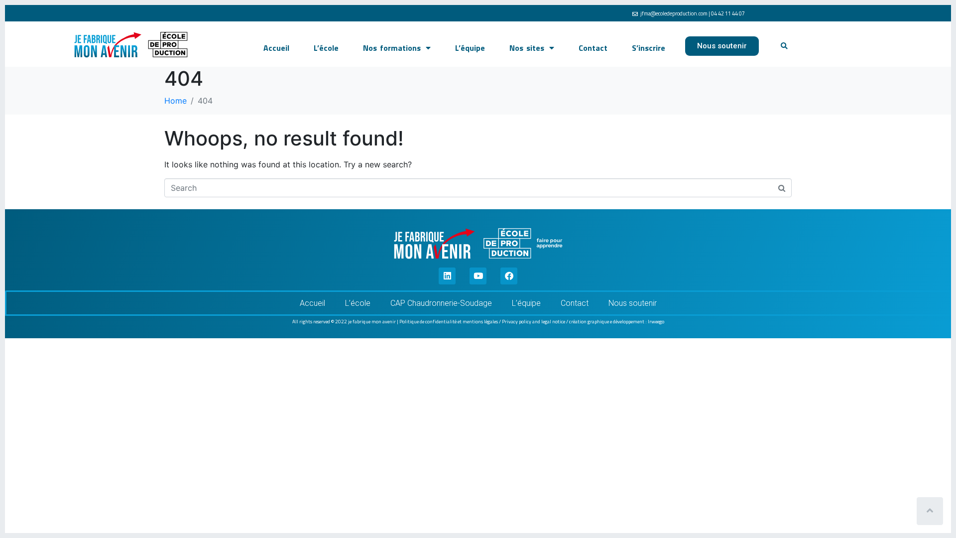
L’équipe (470, 48)
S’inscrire (648, 48)
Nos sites (526, 48)
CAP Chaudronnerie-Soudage (441, 303)
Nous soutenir (632, 303)
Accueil (276, 48)
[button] (784, 46)
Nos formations (392, 48)
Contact (593, 48)
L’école (326, 48)
